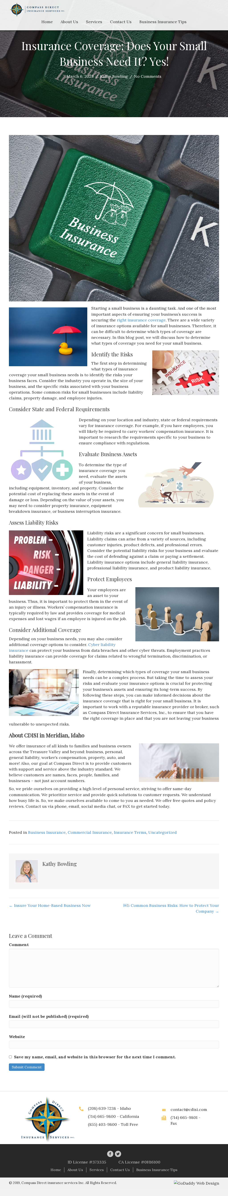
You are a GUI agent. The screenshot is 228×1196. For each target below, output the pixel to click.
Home (56, 1169)
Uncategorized (162, 832)
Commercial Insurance (90, 832)
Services (97, 1169)
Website (17, 1036)
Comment (19, 944)
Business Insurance (47, 832)
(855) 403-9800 (102, 1124)
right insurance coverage (141, 320)
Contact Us (120, 1169)
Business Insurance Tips (156, 1169)
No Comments (147, 76)
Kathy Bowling (114, 76)
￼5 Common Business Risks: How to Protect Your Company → (171, 908)
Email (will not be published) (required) (49, 1016)
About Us (75, 1169)
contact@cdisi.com (189, 1109)
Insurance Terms (130, 832)
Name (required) (25, 996)
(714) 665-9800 (102, 1116)
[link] (47, 22)
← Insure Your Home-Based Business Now (50, 905)
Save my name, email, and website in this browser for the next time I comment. (95, 1056)
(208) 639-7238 (102, 1108)
